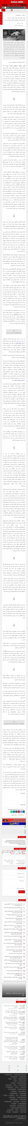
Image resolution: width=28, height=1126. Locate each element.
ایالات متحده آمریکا (22, 1078)
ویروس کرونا (23, 1109)
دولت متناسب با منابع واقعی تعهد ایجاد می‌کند (8, 861)
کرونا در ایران (10, 1109)
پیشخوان (18, 15)
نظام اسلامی (18, 343)
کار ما (9, 473)
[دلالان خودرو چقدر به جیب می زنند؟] (14, 1033)
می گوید (17, 221)
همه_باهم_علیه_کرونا (22, 1105)
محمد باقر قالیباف (14, 1099)
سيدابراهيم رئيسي (12, 1089)
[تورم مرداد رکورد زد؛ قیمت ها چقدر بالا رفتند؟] (14, 1007)
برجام (10, 1078)
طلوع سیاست (23, 1095)
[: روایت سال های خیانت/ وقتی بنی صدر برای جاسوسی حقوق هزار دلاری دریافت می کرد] (4, 27)
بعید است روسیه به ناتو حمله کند (7, 10)
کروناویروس (15, 1111)
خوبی (4, 240)
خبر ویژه (13, 1082)
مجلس (6, 1095)
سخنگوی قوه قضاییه (22, 1089)
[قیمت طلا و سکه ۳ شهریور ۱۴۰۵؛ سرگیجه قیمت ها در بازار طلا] (14, 1023)
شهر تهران (14, 1091)
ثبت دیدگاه (21, 891)
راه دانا (17, 1087)
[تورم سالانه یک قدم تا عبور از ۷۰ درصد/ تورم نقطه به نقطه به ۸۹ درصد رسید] (14, 1013)
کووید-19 (8, 1111)
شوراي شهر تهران (14, 1093)
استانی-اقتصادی (23, 1076)
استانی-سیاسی (14, 1076)
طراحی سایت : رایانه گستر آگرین (20, 1119)
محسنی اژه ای (23, 1099)
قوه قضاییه (12, 1095)
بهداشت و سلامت (23, 1080)
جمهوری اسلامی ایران (22, 1082)
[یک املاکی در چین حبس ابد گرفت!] (14, 1028)
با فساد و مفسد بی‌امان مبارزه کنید (15, 953)
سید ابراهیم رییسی (22, 1091)
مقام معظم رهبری (22, 1103)
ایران (15, 1078)
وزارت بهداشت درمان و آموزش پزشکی (19, 1107)
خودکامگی (15, 314)
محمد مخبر (24, 1101)
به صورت (19, 508)
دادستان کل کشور (22, 1084)
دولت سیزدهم (8, 1084)
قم (17, 1095)
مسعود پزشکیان (8, 1101)
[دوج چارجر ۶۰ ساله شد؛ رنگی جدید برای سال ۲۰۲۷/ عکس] (14, 1058)
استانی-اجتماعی (9, 1074)
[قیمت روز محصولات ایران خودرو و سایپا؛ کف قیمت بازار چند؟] (14, 1047)
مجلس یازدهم (12, 1097)
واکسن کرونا (13, 1105)
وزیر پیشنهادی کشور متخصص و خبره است (14, 970)
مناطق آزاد (14, 1103)
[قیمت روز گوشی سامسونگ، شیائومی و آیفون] (14, 1053)
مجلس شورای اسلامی (19, 380)
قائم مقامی (14, 635)
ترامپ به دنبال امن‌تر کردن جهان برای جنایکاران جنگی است (20, 861)
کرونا (17, 1109)
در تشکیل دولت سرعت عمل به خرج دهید (14, 946)
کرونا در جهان (23, 1111)
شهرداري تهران (23, 1093)
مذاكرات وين (16, 1101)
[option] (19, 858)
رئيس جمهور (23, 1087)
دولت (15, 1084)
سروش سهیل (14, 814)
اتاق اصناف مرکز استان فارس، (20, 1074)
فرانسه (22, 85)
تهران (16, 1080)
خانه (23, 15)
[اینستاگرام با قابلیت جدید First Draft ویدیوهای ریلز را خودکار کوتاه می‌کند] (14, 1018)
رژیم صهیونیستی (10, 1087)
